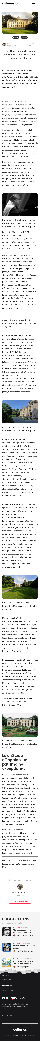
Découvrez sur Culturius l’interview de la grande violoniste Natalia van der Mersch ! (20, 863)
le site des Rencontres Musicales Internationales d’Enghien (18, 701)
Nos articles (6, 979)
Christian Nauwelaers (24, 951)
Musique (24, 37)
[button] (34, 4)
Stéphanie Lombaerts (24, 935)
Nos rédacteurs (8, 990)
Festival (15, 37)
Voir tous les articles (20, 901)
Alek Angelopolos (23, 880)
